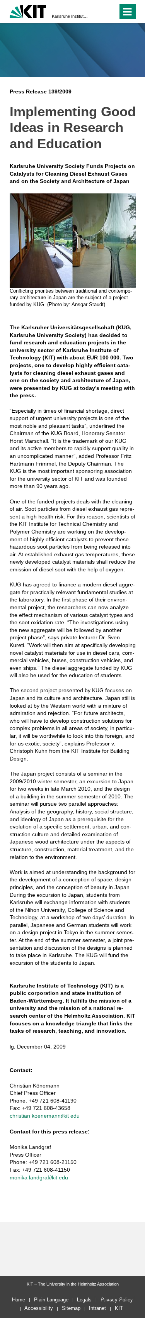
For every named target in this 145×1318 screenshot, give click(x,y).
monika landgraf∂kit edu (39, 1177)
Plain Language (51, 1300)
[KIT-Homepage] (28, 10)
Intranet (97, 1308)
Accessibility (38, 1308)
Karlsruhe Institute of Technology (70, 16)
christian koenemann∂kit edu (45, 1116)
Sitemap (71, 1308)
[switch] (98, 11)
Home (18, 1300)
